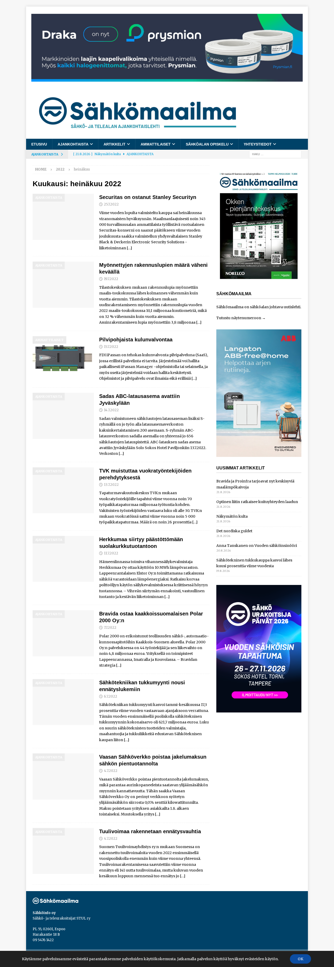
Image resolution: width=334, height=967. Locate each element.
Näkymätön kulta (232, 516)
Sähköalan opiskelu (207, 144)
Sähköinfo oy (44, 913)
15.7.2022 (111, 347)
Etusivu (39, 144)
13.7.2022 (111, 484)
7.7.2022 (110, 627)
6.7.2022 (110, 696)
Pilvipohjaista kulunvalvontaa (135, 339)
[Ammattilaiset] (63, 359)
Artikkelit (115, 144)
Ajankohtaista (73, 144)
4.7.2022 (110, 771)
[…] (129, 248)
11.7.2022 (111, 553)
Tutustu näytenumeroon (238, 318)
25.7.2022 (111, 204)
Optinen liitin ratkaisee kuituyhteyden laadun (257, 501)
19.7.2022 (111, 279)
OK (300, 959)
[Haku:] (275, 154)
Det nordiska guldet (234, 531)
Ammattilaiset (156, 144)
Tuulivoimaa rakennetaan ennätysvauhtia (150, 831)
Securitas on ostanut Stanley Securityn (147, 197)
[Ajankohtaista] (63, 217)
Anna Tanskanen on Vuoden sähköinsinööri (256, 545)
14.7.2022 (111, 410)
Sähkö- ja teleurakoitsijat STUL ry (62, 918)
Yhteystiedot (258, 144)
